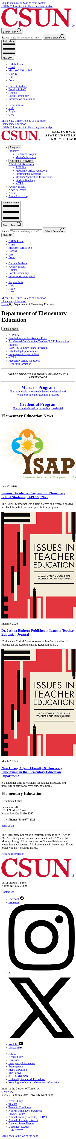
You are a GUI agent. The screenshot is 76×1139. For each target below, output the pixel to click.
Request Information (19, 363)
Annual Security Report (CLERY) (27, 1117)
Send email (7, 825)
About (12, 193)
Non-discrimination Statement (25, 1110)
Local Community (18, 95)
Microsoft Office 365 (20, 70)
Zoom (11, 80)
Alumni (12, 92)
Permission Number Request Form (27, 338)
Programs (15, 147)
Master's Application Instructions (34, 176)
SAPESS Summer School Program (28, 347)
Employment (15, 1066)
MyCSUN (7, 57)
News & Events (17, 189)
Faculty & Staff (17, 89)
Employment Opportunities (23, 354)
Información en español (21, 98)
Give (11, 114)
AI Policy (21, 167)
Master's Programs (26, 157)
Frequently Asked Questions (31, 170)
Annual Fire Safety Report (23, 1120)
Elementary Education (13, 123)
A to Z (12, 1053)
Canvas (12, 73)
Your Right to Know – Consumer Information (34, 1082)
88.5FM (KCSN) (18, 1076)
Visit (11, 108)
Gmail (11, 67)
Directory (13, 1060)
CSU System (15, 1129)
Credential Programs (27, 154)
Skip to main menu (11, 2)
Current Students (17, 86)
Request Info (15, 105)
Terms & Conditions (19, 1107)
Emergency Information (21, 1063)
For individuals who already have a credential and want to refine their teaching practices (38, 391)
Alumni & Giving (18, 196)
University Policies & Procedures (26, 1079)
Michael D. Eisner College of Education (23, 120)
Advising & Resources (21, 160)
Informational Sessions (28, 173)
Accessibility (15, 1056)
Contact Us (7, 891)
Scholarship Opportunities (22, 351)
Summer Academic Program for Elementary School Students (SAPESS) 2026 (33, 495)
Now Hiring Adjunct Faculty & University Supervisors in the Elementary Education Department (31, 772)
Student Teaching (25, 180)
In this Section (10, 328)
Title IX (12, 1104)
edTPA (20, 183)
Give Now (7, 1091)
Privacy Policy (16, 1113)
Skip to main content (34, 2)
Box (10, 76)
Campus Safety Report (21, 1123)
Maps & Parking (17, 1069)
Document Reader (18, 1126)
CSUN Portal (16, 64)
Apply (12, 111)
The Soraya (14, 1072)
